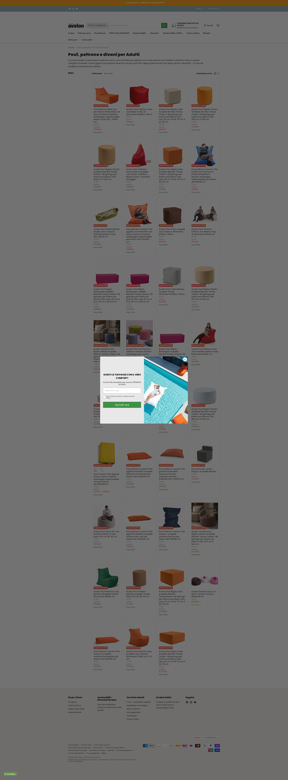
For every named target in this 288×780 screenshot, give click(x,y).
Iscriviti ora (122, 404)
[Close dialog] (185, 359)
